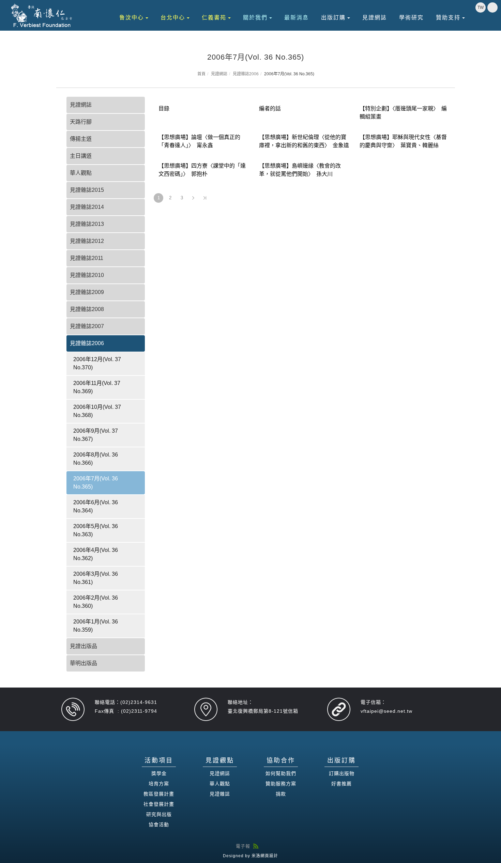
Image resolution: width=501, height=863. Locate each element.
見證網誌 (374, 17)
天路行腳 (81, 122)
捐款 (281, 794)
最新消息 (296, 17)
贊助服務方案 (280, 783)
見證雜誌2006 (246, 74)
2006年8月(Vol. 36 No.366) (95, 459)
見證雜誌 (220, 794)
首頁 (201, 74)
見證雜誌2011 (86, 258)
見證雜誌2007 (87, 326)
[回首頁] (42, 15)
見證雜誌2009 (87, 292)
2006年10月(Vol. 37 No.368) (97, 411)
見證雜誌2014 (87, 207)
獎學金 (159, 773)
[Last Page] (205, 198)
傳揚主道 (81, 139)
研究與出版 (159, 814)
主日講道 (81, 156)
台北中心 (173, 17)
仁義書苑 (214, 17)
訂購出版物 (341, 773)
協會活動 (159, 824)
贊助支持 (448, 17)
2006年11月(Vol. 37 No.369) (96, 387)
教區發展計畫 (158, 794)
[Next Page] (193, 198)
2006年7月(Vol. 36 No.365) (95, 483)
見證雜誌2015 (87, 190)
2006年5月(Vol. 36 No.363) (95, 530)
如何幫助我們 (280, 773)
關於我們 (255, 17)
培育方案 (159, 783)
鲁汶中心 (131, 17)
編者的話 (270, 108)
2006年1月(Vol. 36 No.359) (95, 626)
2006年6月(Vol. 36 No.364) (95, 506)
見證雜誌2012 (87, 241)
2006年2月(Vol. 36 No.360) (95, 602)
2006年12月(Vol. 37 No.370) (97, 363)
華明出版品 (83, 663)
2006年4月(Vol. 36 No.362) (95, 554)
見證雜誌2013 (87, 224)
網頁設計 (269, 855)
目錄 (163, 108)
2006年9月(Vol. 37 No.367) (95, 435)
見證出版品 (83, 646)
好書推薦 (341, 783)
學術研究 (411, 17)
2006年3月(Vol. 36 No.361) (95, 578)
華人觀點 (81, 173)
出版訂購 (333, 17)
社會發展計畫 (158, 804)
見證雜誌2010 (87, 275)
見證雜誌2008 (87, 309)
